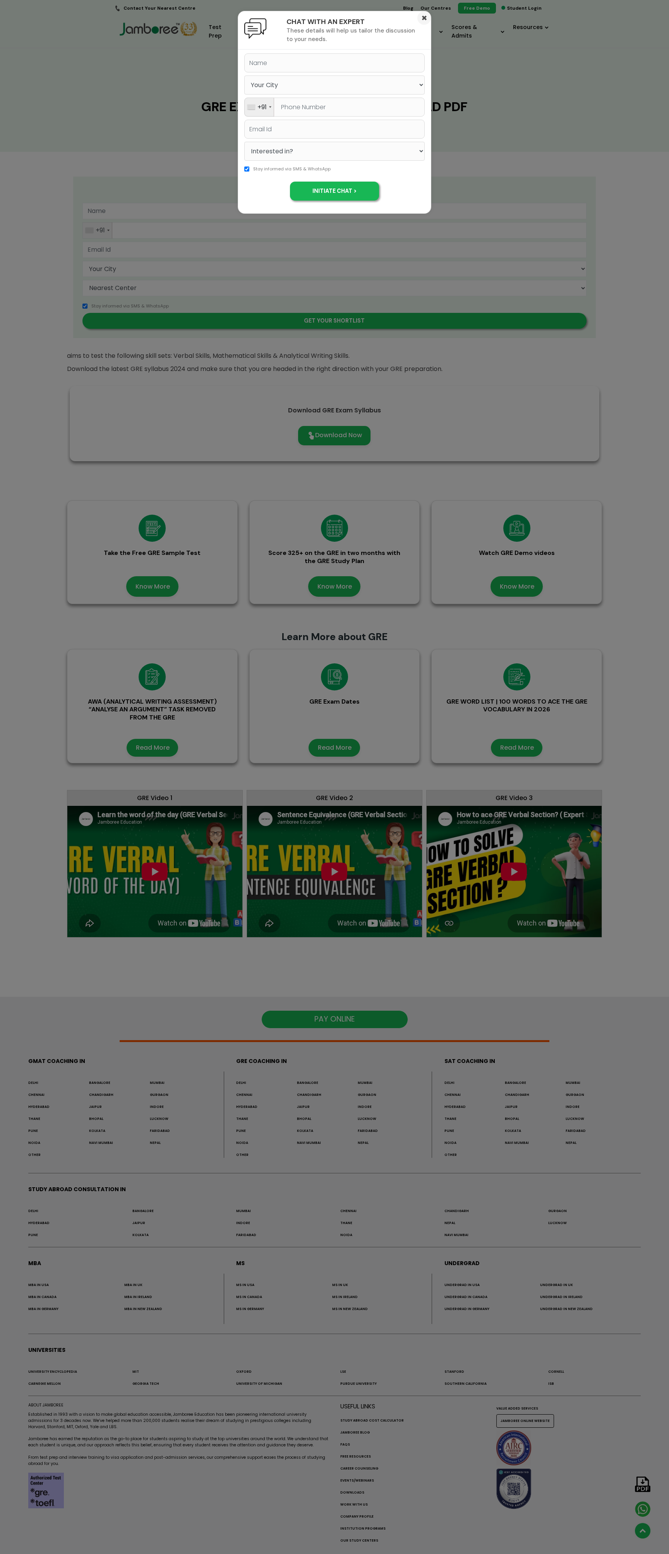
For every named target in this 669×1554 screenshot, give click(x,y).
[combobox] (259, 107)
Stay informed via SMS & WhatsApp (292, 169)
